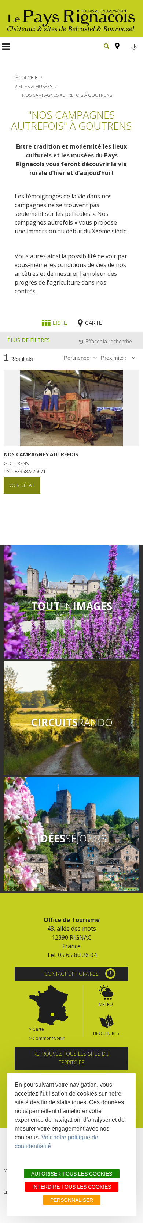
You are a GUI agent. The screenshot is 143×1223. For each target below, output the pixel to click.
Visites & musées (33, 86)
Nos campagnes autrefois (41, 454)
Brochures (106, 1033)
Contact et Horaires (71, 973)
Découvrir (25, 78)
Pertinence (76, 358)
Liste (60, 323)
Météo (106, 1004)
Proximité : (114, 358)
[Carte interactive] (115, 43)
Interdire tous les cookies (71, 1187)
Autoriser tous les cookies (71, 1174)
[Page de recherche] (106, 46)
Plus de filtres (28, 339)
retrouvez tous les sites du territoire (71, 1058)
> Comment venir (47, 1038)
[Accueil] (71, 18)
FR (134, 45)
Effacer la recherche (108, 341)
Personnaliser (71, 1200)
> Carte (36, 1029)
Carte (93, 323)
